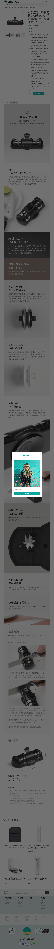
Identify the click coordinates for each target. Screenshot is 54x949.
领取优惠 (27, 493)
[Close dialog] (40, 453)
